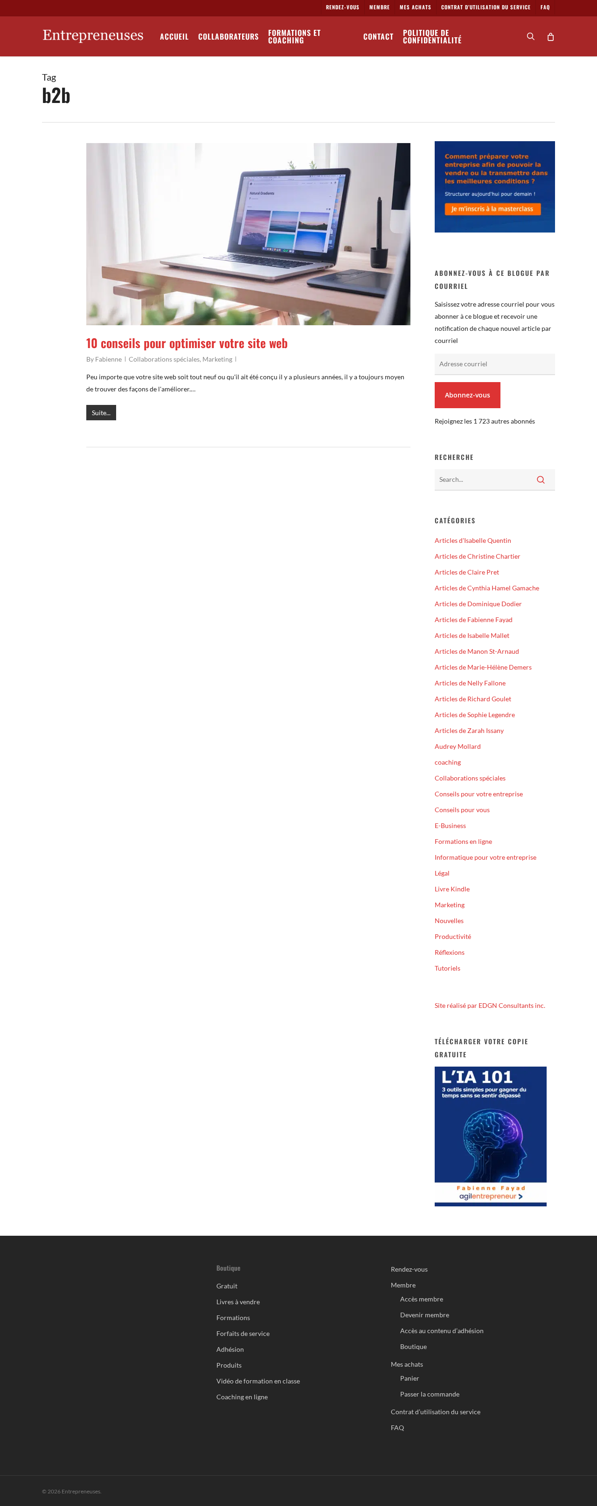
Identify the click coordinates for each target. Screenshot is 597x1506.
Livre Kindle (452, 889)
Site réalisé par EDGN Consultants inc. (490, 1005)
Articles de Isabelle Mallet (472, 635)
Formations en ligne (463, 841)
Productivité (453, 936)
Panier (409, 1378)
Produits (229, 1365)
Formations (233, 1317)
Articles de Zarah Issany (469, 730)
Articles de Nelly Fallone (470, 683)
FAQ (397, 1427)
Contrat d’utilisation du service (435, 1412)
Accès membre (421, 1299)
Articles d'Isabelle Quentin (473, 540)
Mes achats (407, 1364)
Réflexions (450, 952)
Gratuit (226, 1286)
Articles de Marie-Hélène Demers (483, 667)
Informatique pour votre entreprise (485, 857)
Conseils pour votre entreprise (479, 794)
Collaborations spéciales (164, 359)
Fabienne (108, 359)
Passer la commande (429, 1394)
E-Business (450, 825)
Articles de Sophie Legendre (475, 715)
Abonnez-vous (467, 394)
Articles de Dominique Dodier (478, 604)
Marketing (217, 359)
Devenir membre (424, 1315)
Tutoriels (447, 968)
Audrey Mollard (458, 746)
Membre (403, 1285)
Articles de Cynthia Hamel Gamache (487, 588)
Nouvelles (449, 920)
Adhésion (230, 1349)
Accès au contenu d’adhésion (442, 1331)
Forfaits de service (243, 1333)
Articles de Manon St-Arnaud (477, 651)
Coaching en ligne (242, 1397)
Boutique (413, 1346)
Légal (442, 873)
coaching (448, 762)
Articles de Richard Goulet (473, 699)
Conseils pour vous (462, 810)
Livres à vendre (238, 1302)
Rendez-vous (409, 1269)
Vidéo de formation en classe (258, 1381)
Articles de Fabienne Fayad (474, 619)
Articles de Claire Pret (467, 572)
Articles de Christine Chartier (478, 556)
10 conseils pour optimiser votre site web (187, 343)
